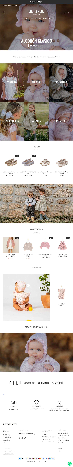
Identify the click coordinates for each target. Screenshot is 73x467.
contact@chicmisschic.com (9, 451)
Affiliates (14, 5)
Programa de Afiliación (8, 453)
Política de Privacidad (63, 435)
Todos (36, 150)
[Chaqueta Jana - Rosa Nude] (8, 258)
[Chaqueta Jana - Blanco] (12, 258)
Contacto (44, 434)
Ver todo (22, 18)
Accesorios (38, 18)
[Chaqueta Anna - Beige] (27, 258)
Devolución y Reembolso (48, 441)
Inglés (9, 5)
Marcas (51, 18)
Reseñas (44, 444)
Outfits (45, 18)
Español (5, 5)
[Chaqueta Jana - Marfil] (10, 258)
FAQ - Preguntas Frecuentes (49, 437)
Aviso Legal (61, 442)
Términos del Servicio (63, 433)
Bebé (27, 18)
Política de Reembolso (63, 440)
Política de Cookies (62, 438)
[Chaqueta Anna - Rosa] (29, 258)
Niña (32, 18)
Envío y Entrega (46, 439)
